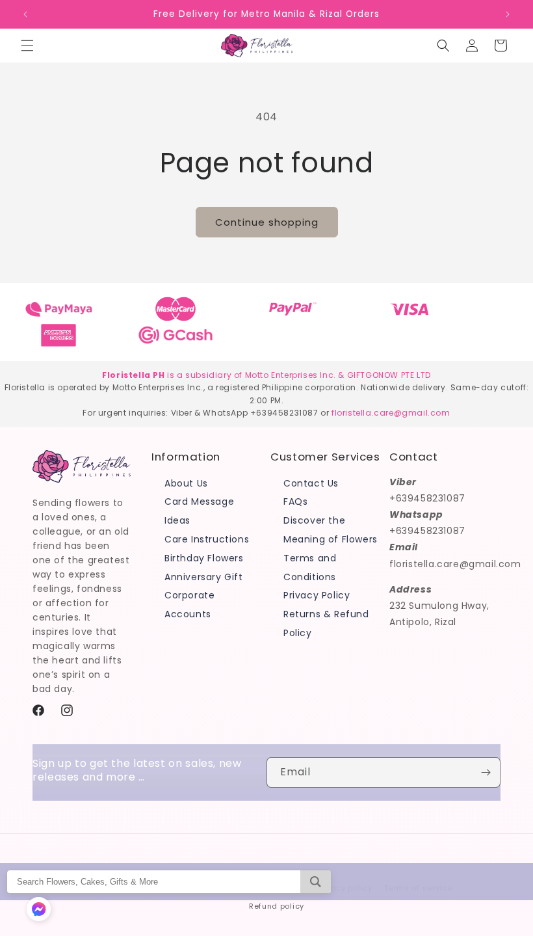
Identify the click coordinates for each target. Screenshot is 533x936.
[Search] (315, 881)
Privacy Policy (316, 595)
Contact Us (311, 483)
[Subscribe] (485, 772)
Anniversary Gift (203, 576)
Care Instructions (206, 539)
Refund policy (276, 906)
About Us (186, 483)
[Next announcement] (507, 14)
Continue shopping (266, 222)
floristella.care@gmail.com (391, 412)
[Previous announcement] (25, 14)
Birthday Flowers (204, 558)
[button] (27, 45)
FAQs (295, 501)
